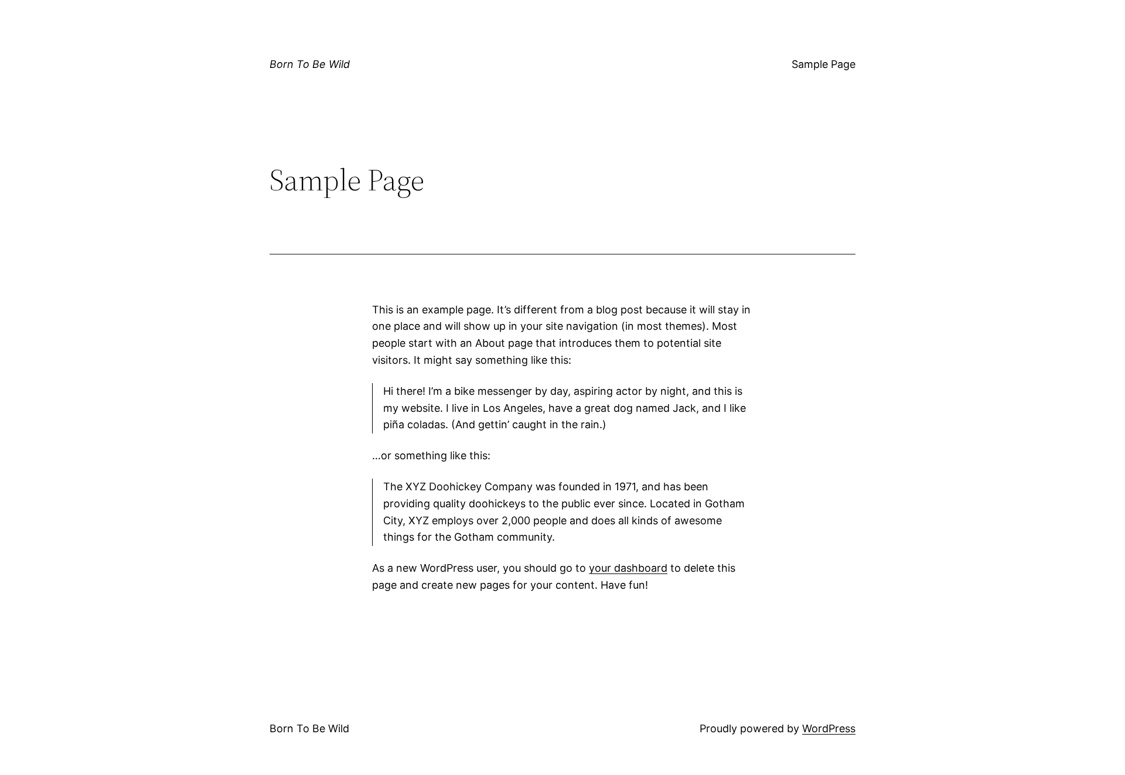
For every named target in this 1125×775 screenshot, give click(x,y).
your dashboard (628, 568)
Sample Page (823, 64)
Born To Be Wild (310, 64)
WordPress (828, 728)
